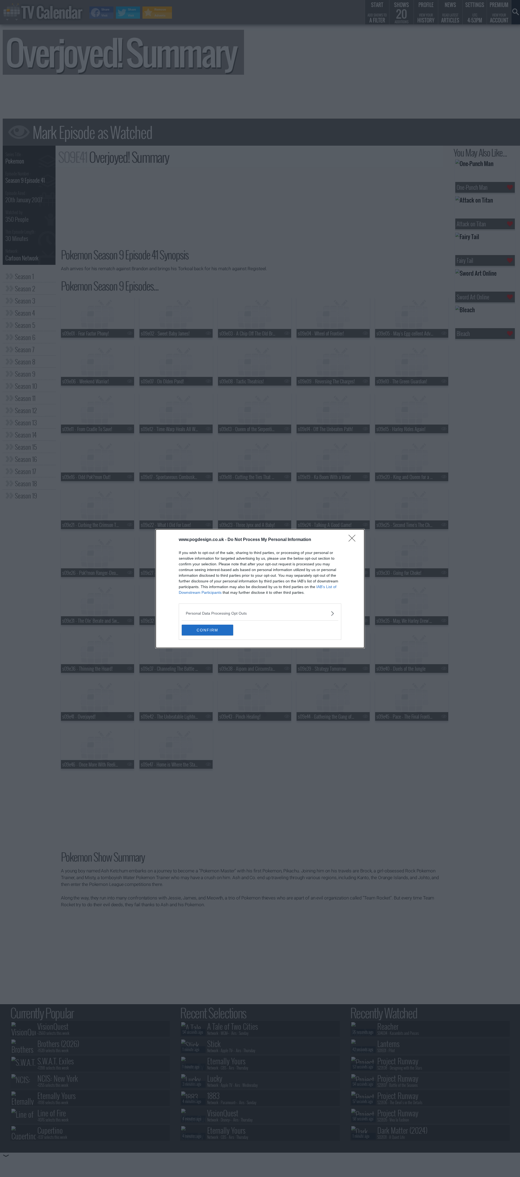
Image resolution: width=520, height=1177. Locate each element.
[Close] (354, 540)
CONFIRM (207, 630)
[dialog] (260, 588)
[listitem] (260, 613)
